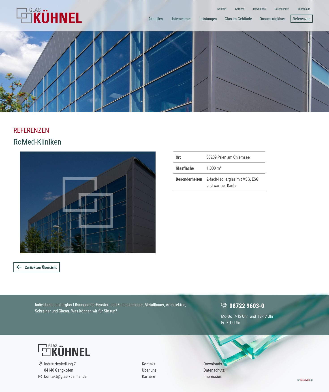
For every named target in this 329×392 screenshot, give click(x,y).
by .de (305, 379)
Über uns (149, 370)
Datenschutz (213, 370)
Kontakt (148, 363)
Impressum (212, 376)
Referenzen (301, 18)
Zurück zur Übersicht (41, 267)
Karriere (148, 376)
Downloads (212, 363)
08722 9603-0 (246, 305)
